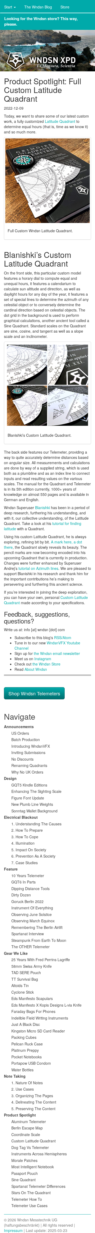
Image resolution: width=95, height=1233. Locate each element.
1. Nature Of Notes (27, 1082)
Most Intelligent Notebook (32, 1166)
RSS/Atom (62, 637)
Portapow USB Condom (31, 1063)
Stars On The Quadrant (31, 1192)
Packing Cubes (23, 1037)
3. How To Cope (24, 836)
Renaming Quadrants (29, 765)
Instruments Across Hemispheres (39, 1153)
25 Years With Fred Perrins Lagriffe (40, 959)
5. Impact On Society (28, 849)
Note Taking (15, 1076)
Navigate (19, 716)
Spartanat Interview (27, 933)
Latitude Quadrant (60, 121)
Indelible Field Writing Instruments (39, 1018)
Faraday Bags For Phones (33, 1011)
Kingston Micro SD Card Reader (38, 1031)
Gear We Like (16, 953)
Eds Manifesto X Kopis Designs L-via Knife (46, 1005)
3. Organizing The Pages (32, 1095)
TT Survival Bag (24, 979)
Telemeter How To (26, 1199)
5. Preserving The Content (33, 1108)
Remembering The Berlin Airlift (37, 927)
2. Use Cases (22, 1089)
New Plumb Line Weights (32, 804)
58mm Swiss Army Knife (31, 966)
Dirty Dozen (21, 894)
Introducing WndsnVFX (30, 746)
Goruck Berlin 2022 (27, 901)
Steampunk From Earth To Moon (38, 940)
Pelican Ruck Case (27, 1043)
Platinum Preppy (25, 1050)
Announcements (19, 726)
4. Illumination (23, 843)
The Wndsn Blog (38, 7)
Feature (11, 869)
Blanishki (42, 507)
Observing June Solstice (31, 914)
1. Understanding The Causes (36, 823)
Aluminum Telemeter (28, 1121)
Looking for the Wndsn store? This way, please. (41, 21)
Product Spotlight (20, 1115)
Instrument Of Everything (32, 907)
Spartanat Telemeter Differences (38, 1186)
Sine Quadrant (23, 1179)
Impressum (13, 1230)
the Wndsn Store (46, 664)
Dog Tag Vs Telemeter (30, 1147)
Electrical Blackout (21, 817)
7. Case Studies (24, 862)
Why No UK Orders (27, 772)
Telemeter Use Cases (29, 1205)
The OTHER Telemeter (30, 946)
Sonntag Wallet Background (34, 810)
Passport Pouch (24, 1173)
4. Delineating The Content (33, 1102)
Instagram (42, 658)
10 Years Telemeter (27, 875)
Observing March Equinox (33, 920)
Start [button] (8, 7)
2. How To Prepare (27, 830)
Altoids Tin (20, 985)
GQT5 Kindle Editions (29, 785)
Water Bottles (22, 1069)
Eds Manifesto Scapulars (32, 998)
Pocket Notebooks (26, 1056)
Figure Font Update (27, 798)
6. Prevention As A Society (33, 856)
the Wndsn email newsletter (57, 653)
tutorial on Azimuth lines (38, 568)
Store (64, 7)
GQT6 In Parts (23, 882)
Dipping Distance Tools (30, 888)
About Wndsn (36, 669)
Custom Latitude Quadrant (33, 1140)
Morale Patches (24, 1160)
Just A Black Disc (25, 1024)
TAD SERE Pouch (26, 972)
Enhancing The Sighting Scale (36, 791)
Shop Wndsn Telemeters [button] (34, 693)
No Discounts (22, 759)
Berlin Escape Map (27, 1127)
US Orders (20, 733)
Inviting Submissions (28, 752)
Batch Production (25, 739)
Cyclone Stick (22, 992)
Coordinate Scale (25, 1134)
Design (10, 778)
